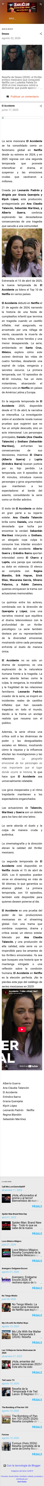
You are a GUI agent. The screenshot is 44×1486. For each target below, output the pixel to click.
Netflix (30, 1110)
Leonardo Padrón (13, 1110)
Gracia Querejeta (13, 1101)
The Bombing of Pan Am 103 (15, 1407)
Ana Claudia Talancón (16, 1087)
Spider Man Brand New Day (14, 1214)
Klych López (10, 1105)
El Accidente (10, 1092)
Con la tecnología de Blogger (23, 1465)
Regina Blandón (12, 1114)
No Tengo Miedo (9, 1295)
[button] (40, 34)
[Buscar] (40, 4)
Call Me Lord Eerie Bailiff (13, 1186)
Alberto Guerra (11, 1083)
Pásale (37, 1206)
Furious (5, 1434)
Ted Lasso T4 (8, 1380)
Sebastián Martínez (14, 1119)
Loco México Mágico (11, 1241)
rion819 (30, 1471)
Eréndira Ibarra (12, 1096)
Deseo (5, 33)
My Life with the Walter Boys (15, 1323)
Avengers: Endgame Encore (14, 1268)
